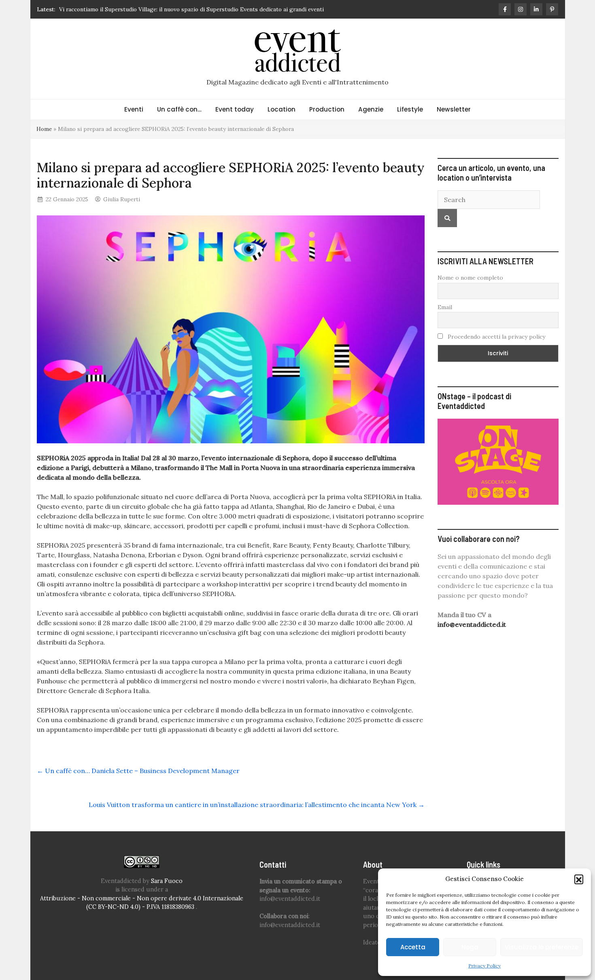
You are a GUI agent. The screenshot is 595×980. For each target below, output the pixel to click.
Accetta (412, 947)
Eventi (133, 109)
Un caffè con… (179, 109)
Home (44, 129)
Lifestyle (410, 109)
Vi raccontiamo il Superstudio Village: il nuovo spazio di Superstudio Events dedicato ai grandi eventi (191, 9)
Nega (469, 947)
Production (326, 109)
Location (281, 109)
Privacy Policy (484, 966)
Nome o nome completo (470, 277)
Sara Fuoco (167, 881)
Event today (234, 109)
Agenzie (370, 109)
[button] (579, 879)
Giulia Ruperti (121, 199)
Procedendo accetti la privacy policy (495, 336)
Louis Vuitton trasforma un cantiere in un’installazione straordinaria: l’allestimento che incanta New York (257, 805)
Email (445, 307)
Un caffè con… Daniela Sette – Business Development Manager (138, 771)
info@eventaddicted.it (472, 624)
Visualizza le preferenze (541, 947)
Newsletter (454, 109)
